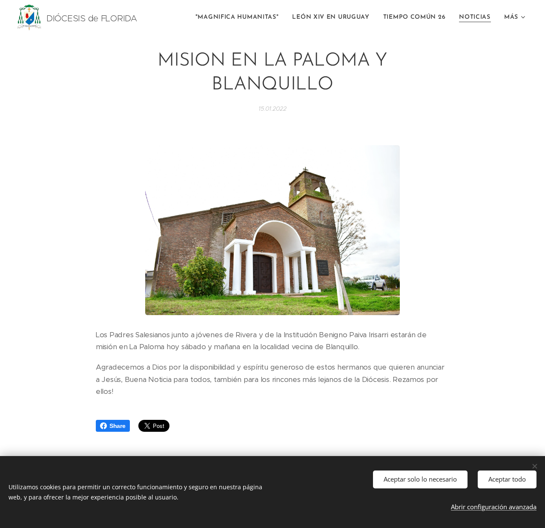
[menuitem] (239, 17)
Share (117, 425)
